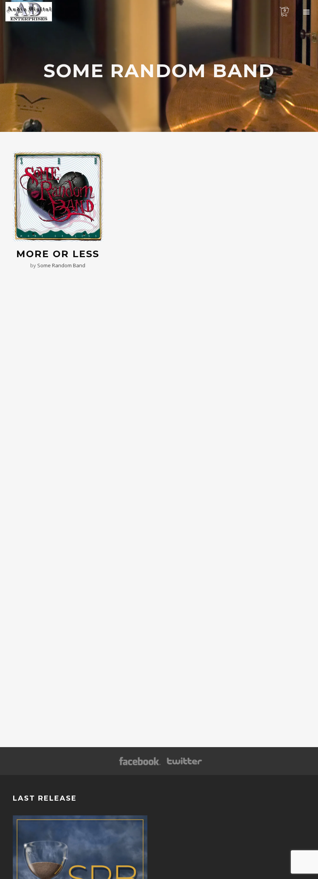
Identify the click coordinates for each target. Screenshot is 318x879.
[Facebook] (140, 761)
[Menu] (306, 11)
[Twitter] (184, 761)
